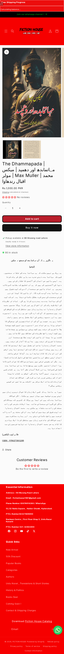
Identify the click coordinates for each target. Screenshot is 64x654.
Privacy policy (16, 646)
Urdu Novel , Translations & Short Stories (27, 583)
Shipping (5, 192)
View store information (17, 246)
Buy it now (32, 227)
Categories (11, 570)
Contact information (33, 651)
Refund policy (53, 642)
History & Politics (15, 590)
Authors (10, 576)
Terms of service (32, 646)
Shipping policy (50, 646)
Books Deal (12, 597)
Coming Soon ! (13, 603)
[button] (6, 31)
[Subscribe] (52, 629)
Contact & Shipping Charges (21, 610)
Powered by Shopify (36, 642)
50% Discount (13, 556)
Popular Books (13, 563)
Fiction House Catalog (38, 621)
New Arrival (12, 549)
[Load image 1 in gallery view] (12, 149)
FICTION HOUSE (19, 642)
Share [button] (8, 449)
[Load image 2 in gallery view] (32, 149)
